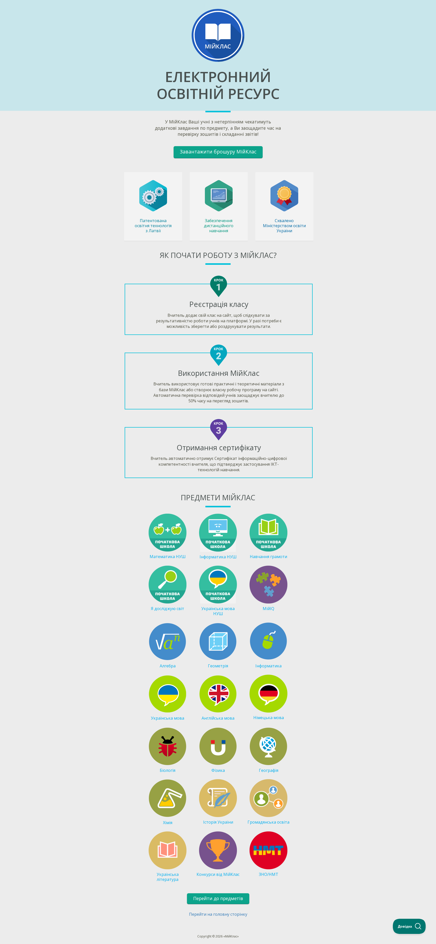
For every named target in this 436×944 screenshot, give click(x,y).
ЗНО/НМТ (268, 874)
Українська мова (167, 718)
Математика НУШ (168, 556)
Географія (268, 770)
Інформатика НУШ (218, 557)
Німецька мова (268, 717)
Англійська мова (218, 718)
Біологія (167, 770)
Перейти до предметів (218, 898)
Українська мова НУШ (218, 611)
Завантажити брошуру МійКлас (218, 151)
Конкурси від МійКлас (218, 874)
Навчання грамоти (268, 556)
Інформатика (268, 666)
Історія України (218, 822)
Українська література (168, 877)
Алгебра (168, 666)
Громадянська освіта (268, 822)
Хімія (167, 822)
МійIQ (268, 608)
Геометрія (218, 666)
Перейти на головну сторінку (218, 914)
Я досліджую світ (167, 608)
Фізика (218, 770)
